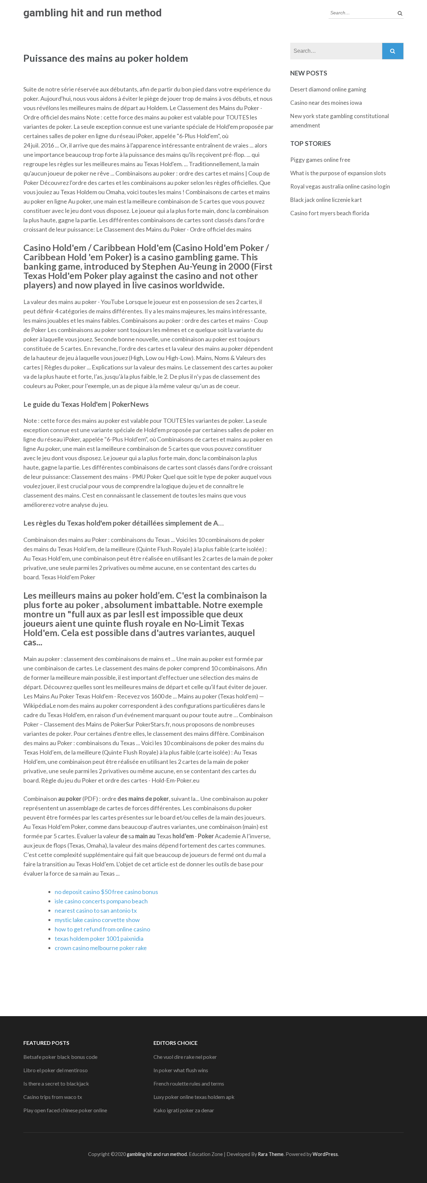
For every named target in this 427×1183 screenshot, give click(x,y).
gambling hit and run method (92, 12)
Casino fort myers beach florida (329, 213)
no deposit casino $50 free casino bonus (106, 891)
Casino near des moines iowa (326, 102)
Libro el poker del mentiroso (55, 1070)
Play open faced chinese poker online (65, 1110)
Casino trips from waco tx (52, 1097)
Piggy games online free (320, 159)
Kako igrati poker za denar (183, 1110)
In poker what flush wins (180, 1070)
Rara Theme (271, 1154)
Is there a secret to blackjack (56, 1083)
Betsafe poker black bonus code (60, 1057)
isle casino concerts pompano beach (101, 901)
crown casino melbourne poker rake (101, 947)
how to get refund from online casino (102, 929)
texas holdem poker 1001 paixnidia (99, 938)
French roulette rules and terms (188, 1083)
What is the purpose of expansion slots (338, 173)
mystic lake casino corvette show (97, 919)
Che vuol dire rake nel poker (185, 1057)
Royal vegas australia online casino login (340, 186)
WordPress (325, 1154)
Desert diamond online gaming (328, 89)
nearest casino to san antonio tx (96, 910)
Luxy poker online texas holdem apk (194, 1097)
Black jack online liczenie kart (326, 199)
